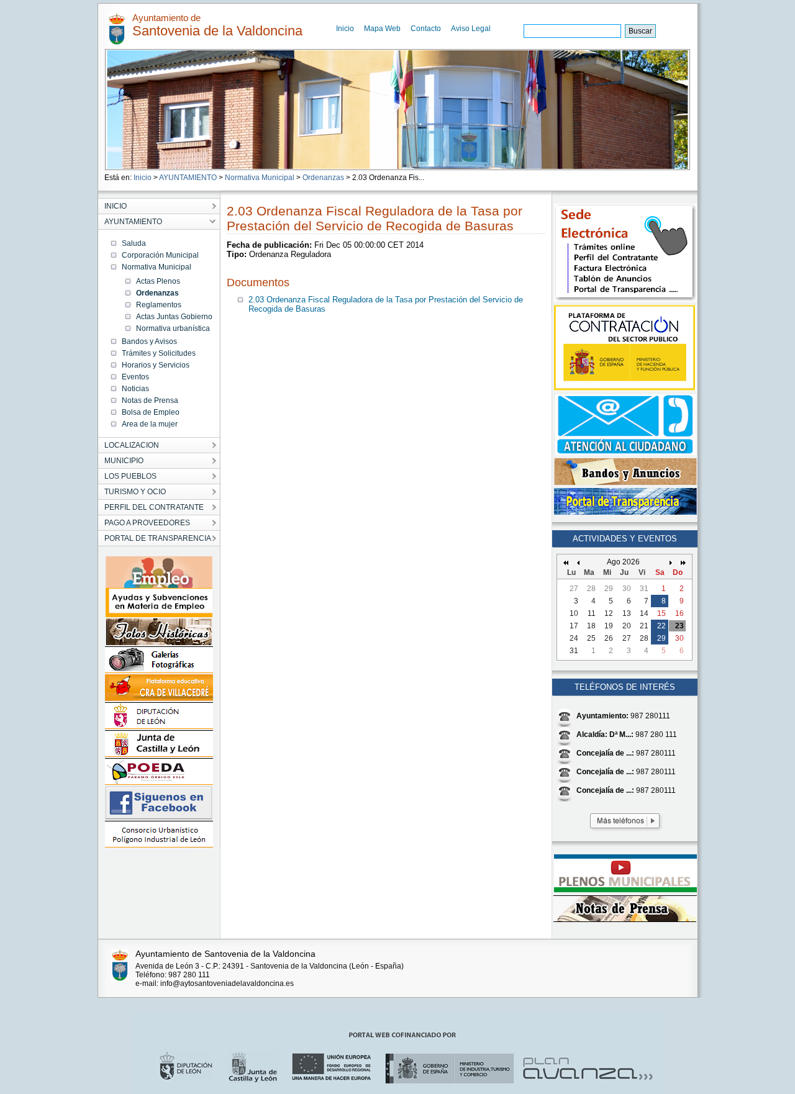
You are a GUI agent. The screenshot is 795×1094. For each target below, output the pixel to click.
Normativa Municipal (259, 177)
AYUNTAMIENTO (188, 177)
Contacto (426, 28)
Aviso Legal (471, 28)
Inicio (345, 28)
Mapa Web (382, 28)
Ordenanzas (323, 177)
